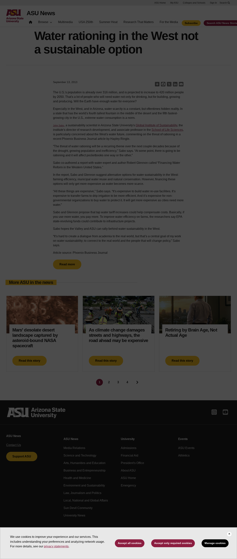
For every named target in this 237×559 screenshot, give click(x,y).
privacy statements (56, 546)
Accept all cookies (129, 543)
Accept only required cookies (173, 543)
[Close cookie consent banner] (229, 534)
